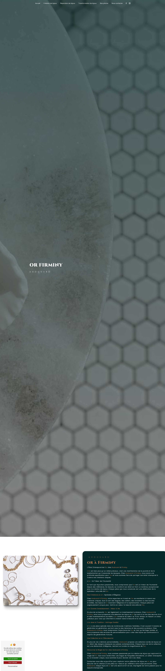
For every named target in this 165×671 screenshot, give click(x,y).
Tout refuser (12, 662)
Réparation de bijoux (67, 3)
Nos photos (104, 3)
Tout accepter (13, 659)
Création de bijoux (50, 3)
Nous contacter (117, 3)
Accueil (37, 3)
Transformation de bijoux (87, 3)
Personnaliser (13, 666)
